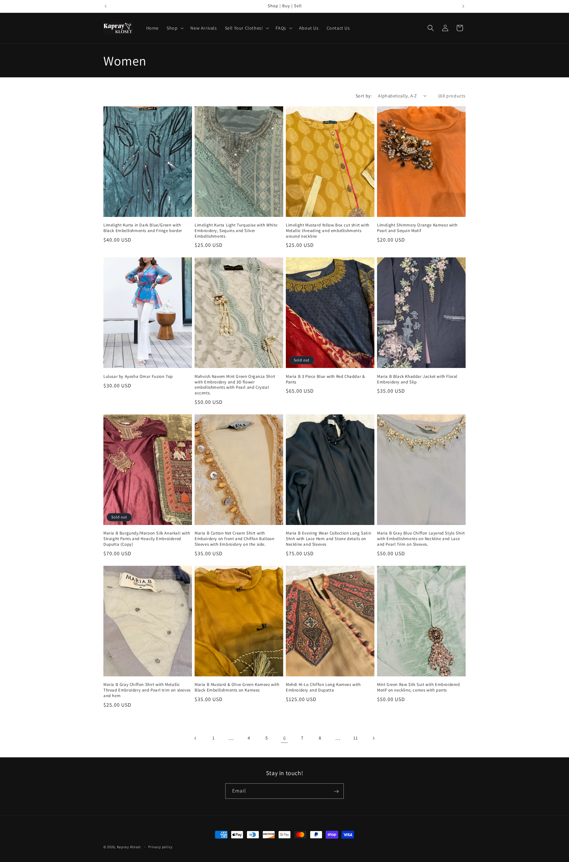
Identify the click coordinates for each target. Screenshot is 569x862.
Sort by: (363, 96)
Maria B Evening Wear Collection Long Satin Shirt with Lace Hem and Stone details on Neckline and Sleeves (328, 539)
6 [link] (284, 738)
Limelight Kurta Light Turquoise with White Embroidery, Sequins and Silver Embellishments (236, 230)
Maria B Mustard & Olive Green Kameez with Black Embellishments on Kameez (237, 687)
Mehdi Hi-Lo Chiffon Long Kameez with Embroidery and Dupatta (323, 687)
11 (355, 738)
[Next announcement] (463, 6)
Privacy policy (160, 846)
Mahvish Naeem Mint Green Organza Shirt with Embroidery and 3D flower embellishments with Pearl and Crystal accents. (235, 385)
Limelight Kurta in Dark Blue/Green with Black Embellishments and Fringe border (142, 227)
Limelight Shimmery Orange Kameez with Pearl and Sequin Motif (417, 227)
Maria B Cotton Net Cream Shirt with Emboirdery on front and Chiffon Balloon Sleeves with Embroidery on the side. (234, 539)
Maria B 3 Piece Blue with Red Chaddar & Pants (325, 379)
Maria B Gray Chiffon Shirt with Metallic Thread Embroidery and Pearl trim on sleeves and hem (147, 690)
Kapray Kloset (129, 847)
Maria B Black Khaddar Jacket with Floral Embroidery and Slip (417, 379)
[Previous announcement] (105, 6)
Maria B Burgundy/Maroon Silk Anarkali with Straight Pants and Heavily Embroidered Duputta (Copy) (146, 539)
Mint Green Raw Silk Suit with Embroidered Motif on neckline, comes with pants (418, 687)
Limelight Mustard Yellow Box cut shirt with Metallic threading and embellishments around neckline (327, 230)
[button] (174, 28)
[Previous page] (195, 738)
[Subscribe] (336, 791)
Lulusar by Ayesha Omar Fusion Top (138, 376)
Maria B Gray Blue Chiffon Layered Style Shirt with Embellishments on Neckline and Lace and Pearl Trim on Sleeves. (421, 539)
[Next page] (373, 738)
